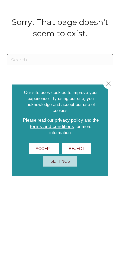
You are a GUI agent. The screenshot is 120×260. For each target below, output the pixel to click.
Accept (44, 148)
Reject (76, 148)
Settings (60, 161)
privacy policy (69, 120)
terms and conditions (52, 126)
